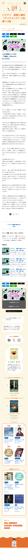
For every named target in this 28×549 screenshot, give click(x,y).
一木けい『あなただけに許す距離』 (8, 461)
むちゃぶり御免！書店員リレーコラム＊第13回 (13, 318)
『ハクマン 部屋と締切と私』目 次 (14, 225)
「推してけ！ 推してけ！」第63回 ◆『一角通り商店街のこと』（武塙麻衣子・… (8, 487)
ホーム (4, 10)
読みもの (10, 10)
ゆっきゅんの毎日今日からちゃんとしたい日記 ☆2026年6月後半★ (8, 440)
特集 (16, 505)
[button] (7, 385)
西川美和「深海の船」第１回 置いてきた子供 (19, 508)
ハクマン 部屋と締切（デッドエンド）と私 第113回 (18, 249)
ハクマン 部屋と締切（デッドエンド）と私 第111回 (18, 270)
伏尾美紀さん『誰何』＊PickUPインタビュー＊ (19, 440)
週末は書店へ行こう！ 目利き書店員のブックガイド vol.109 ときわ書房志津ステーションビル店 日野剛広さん (12, 328)
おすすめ (6, 482)
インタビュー (17, 437)
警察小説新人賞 (8, 525)
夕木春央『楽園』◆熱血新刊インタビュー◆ (19, 461)
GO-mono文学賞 (12, 523)
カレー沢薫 (11, 28)
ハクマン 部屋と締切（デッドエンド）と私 (12, 30)
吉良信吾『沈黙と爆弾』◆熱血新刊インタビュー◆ (8, 508)
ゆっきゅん (7, 528)
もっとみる (13, 418)
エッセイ (16, 10)
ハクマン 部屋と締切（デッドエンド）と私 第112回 (18, 260)
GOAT (6, 523)
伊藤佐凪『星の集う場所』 (19, 485)
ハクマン (22, 10)
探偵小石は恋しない (17, 525)
